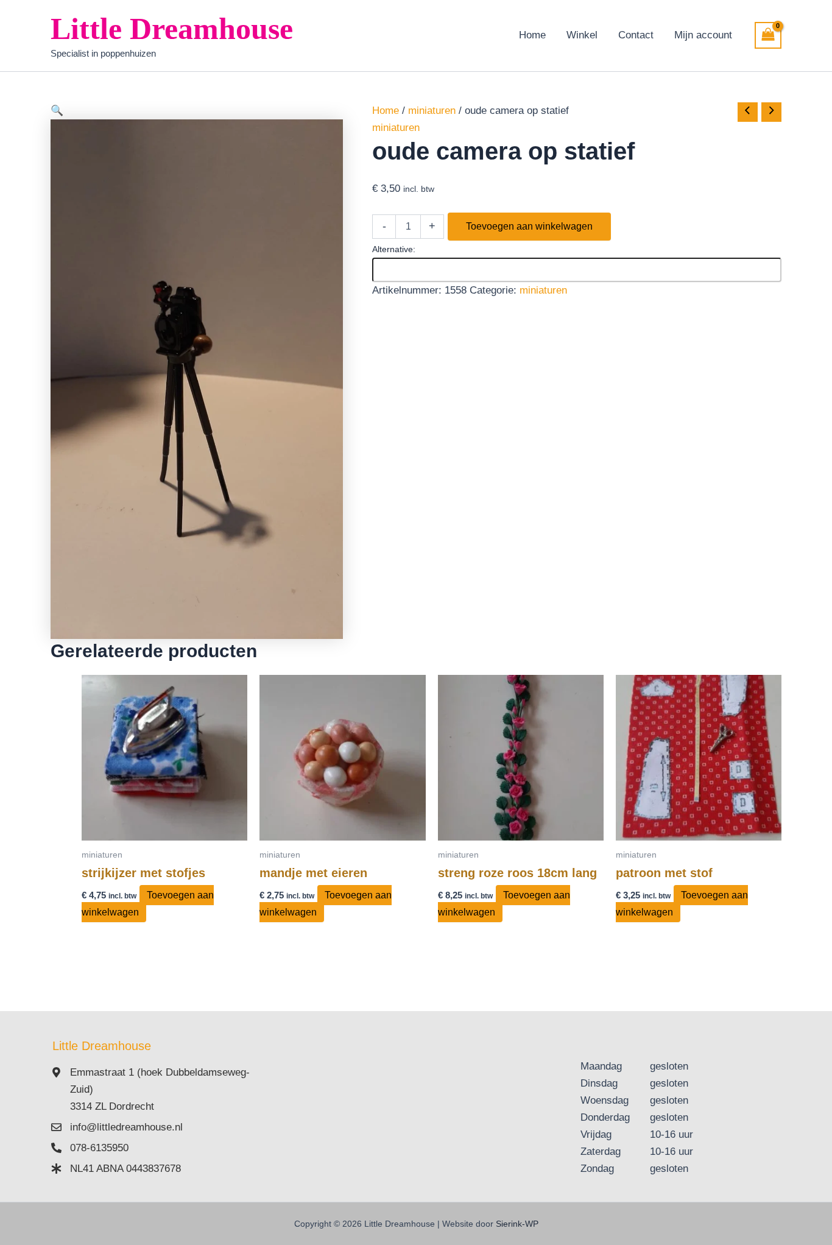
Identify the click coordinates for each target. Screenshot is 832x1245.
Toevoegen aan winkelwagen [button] (148, 903)
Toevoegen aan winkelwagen (529, 226)
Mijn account (703, 35)
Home (532, 35)
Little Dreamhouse (172, 29)
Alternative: (393, 249)
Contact (636, 35)
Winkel (582, 35)
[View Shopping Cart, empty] (768, 35)
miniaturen (432, 110)
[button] (197, 110)
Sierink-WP (517, 1224)
